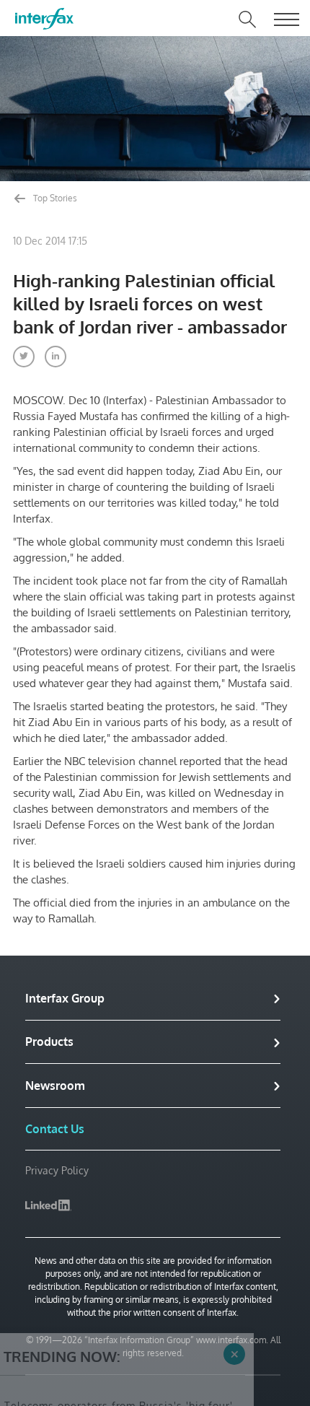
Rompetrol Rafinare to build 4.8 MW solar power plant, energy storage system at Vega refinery (120, 1381)
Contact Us (54, 1129)
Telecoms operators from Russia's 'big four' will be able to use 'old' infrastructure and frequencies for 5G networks (118, 1331)
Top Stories (54, 198)
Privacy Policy (57, 1170)
